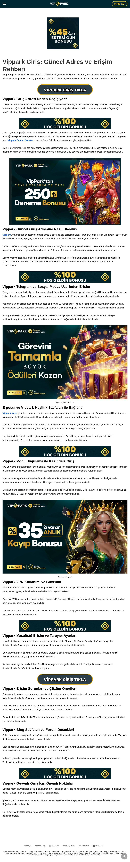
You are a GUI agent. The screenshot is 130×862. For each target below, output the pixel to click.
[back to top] (124, 856)
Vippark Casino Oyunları (21, 140)
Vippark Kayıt (10, 413)
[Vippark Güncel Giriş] (59, 4)
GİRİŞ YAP (119, 4)
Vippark (7, 235)
